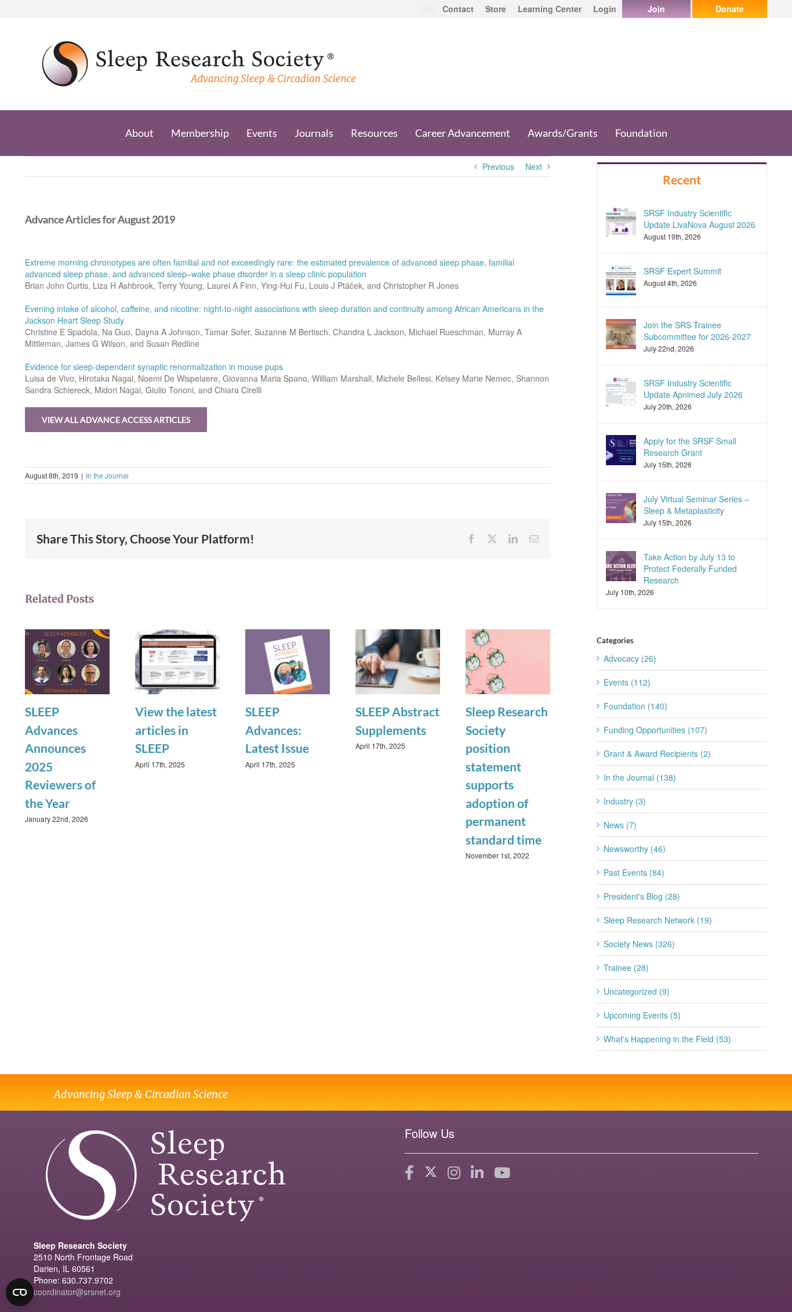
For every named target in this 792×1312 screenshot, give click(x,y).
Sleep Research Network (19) (658, 920)
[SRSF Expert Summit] (621, 278)
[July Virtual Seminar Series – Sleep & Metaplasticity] (621, 507)
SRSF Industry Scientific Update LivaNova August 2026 (699, 218)
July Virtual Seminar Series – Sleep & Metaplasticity (696, 504)
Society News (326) (639, 943)
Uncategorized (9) (637, 991)
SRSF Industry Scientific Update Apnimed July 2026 (693, 388)
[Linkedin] (477, 1173)
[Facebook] (409, 1173)
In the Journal (107, 475)
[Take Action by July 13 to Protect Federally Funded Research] (621, 565)
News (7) (620, 825)
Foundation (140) (635, 706)
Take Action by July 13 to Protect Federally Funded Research (690, 568)
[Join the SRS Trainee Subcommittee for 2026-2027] (621, 332)
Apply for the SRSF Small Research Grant (690, 446)
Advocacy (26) (630, 658)
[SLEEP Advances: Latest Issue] (287, 660)
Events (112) (627, 682)
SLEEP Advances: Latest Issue (277, 729)
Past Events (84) (634, 872)
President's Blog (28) (642, 896)
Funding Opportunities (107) (655, 729)
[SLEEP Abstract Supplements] (397, 660)
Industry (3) (625, 801)
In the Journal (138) (640, 777)
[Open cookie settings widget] (20, 1292)
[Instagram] (454, 1173)
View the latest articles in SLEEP (176, 729)
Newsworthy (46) (635, 848)
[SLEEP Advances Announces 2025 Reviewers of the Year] (67, 660)
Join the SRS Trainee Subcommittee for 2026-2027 (697, 330)
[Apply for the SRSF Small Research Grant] (621, 449)
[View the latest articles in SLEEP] (177, 660)
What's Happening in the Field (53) (667, 1039)
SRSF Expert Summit (682, 271)
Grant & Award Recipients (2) (657, 753)
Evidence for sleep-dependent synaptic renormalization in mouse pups (154, 366)
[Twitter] (430, 1173)
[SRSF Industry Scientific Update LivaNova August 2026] (621, 220)
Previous (498, 166)
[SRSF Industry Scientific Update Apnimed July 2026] (621, 390)
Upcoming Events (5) (642, 1015)
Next (533, 166)
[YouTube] (502, 1173)
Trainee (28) (626, 967)
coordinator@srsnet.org (77, 1291)
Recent (682, 179)
